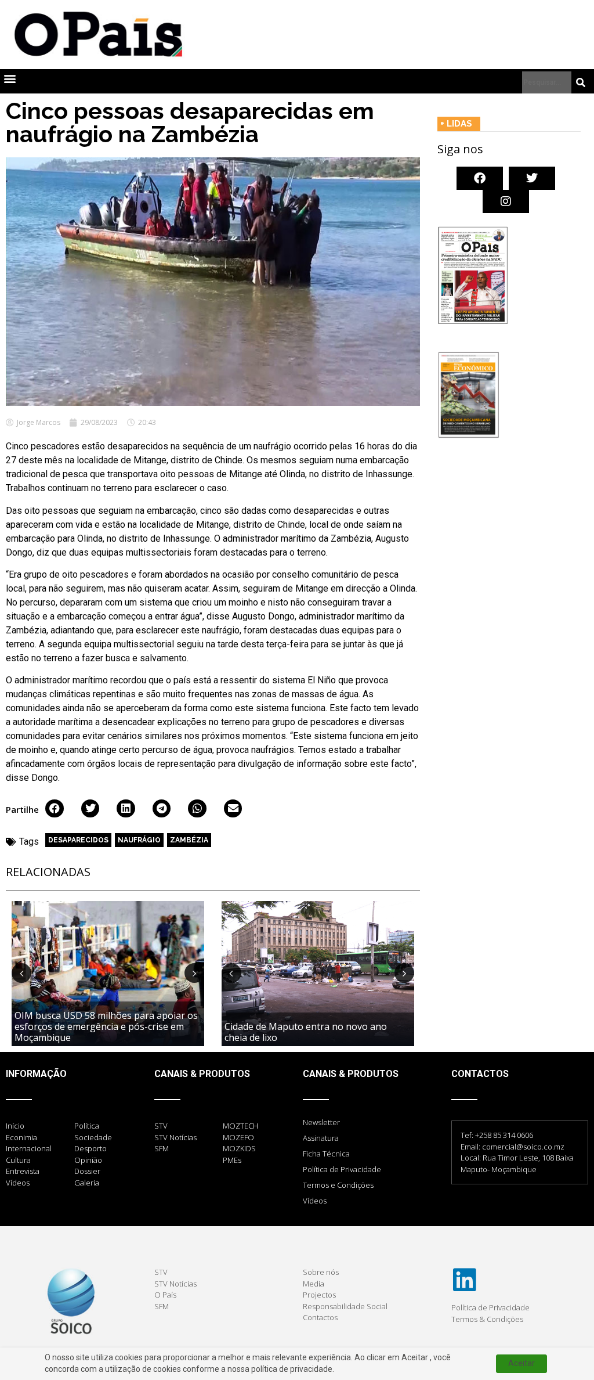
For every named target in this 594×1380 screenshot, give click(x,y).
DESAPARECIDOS (78, 840)
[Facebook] (480, 178)
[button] (9, 78)
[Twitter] (532, 178)
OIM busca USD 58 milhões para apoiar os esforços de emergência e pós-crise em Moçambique (106, 1026)
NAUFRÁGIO (139, 840)
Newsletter (321, 1122)
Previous (21, 973)
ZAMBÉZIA (189, 840)
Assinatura (321, 1138)
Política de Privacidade (342, 1169)
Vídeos (315, 1200)
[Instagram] (506, 201)
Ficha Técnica (326, 1153)
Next (194, 973)
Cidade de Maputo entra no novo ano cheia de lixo (305, 1032)
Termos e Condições (338, 1185)
